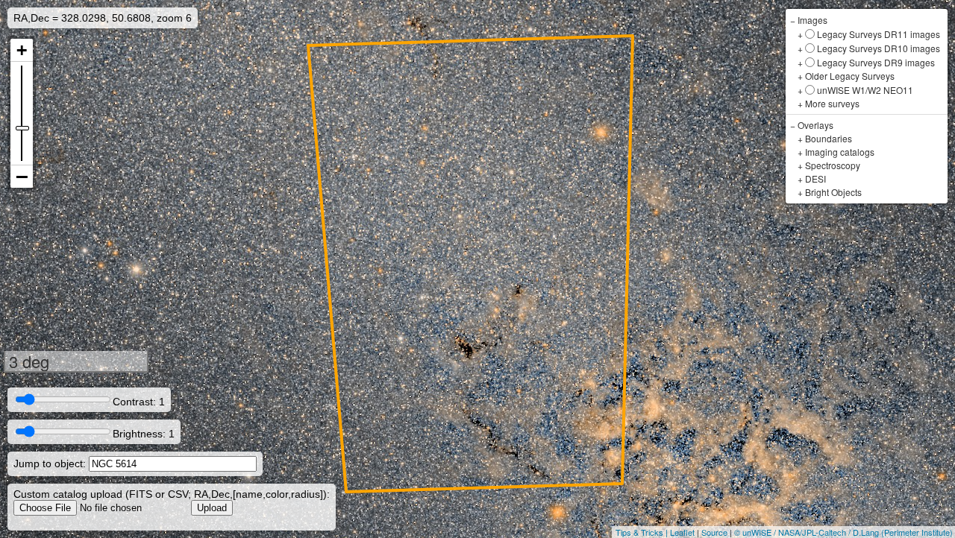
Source (714, 532)
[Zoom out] (21, 176)
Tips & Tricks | (643, 532)
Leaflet (682, 532)
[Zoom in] (21, 50)
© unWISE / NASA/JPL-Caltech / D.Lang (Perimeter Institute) (843, 532)
